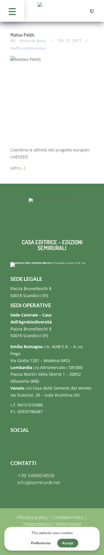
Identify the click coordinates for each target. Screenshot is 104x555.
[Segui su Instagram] (26, 444)
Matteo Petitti (22, 35)
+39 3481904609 (36, 475)
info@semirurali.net (39, 482)
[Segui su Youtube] (61, 444)
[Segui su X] (38, 444)
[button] (12, 11)
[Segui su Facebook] (15, 444)
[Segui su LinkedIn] (49, 444)
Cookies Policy (68, 517)
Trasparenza (37, 524)
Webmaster (68, 524)
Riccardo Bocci (33, 40)
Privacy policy (32, 517)
